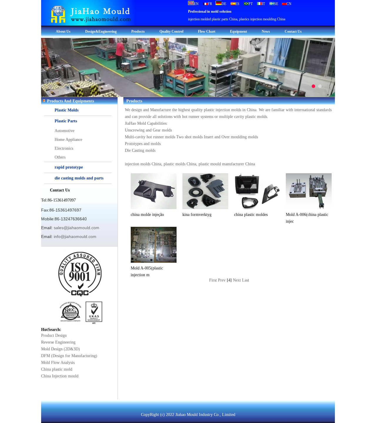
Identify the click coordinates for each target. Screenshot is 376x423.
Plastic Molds (66, 110)
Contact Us (293, 31)
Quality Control (171, 31)
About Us (63, 31)
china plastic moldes (251, 214)
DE (223, 4)
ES (237, 4)
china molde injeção (147, 214)
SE (276, 4)
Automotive (64, 131)
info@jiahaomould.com (75, 236)
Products (138, 31)
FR (210, 4)
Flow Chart (206, 31)
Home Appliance (68, 139)
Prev (222, 280)
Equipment (238, 31)
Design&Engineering (101, 31)
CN (288, 4)
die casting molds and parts (79, 178)
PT (251, 4)
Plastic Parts (66, 121)
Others (60, 157)
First (213, 280)
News (266, 31)
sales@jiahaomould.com (76, 227)
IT (263, 4)
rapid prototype (69, 167)
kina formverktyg (197, 214)
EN (196, 4)
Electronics (64, 148)
